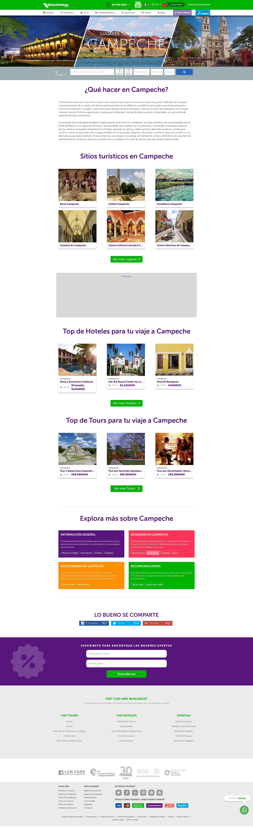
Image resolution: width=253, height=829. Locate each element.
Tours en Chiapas (65, 804)
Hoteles (98, 553)
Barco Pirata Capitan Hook (69, 741)
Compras (165, 553)
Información (86, 553)
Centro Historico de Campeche (174, 245)
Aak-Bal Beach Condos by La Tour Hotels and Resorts (125, 381)
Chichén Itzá (69, 736)
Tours (174, 553)
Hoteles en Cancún (66, 791)
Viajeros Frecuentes (92, 791)
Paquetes (109, 553)
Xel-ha (69, 726)
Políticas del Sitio (107, 817)
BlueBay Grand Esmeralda (184, 726)
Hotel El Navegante (168, 381)
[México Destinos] (57, 4)
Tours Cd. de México (67, 797)
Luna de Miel (89, 801)
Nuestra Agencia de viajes (72, 817)
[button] (108, 12)
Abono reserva (183, 817)
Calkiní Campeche (118, 204)
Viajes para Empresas (93, 794)
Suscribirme (126, 674)
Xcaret (69, 721)
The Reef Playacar (183, 736)
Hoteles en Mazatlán (67, 794)
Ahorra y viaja (132, 820)
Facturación (142, 817)
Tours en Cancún (65, 801)
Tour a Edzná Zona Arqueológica (77, 471)
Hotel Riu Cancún (126, 736)
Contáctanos (91, 817)
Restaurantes (83, 584)
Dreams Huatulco (183, 721)
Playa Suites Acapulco (183, 741)
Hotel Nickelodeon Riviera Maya (126, 731)
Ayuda (170, 817)
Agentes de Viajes (157, 817)
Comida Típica (68, 584)
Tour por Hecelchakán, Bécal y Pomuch (174, 471)
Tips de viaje (137, 584)
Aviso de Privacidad (125, 817)
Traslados (88, 808)
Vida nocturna (138, 553)
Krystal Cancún (126, 741)
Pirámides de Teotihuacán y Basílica (69, 731)
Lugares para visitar (154, 584)
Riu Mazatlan (126, 726)
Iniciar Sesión (176, 4)
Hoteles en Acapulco (67, 808)
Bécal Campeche (69, 204)
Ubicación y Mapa (69, 553)
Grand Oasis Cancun (126, 721)
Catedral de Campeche (73, 245)
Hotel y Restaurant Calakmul (76, 381)
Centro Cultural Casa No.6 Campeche (125, 245)
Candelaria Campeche (169, 204)
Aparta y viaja (117, 820)
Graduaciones (90, 797)
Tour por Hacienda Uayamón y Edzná (125, 471)
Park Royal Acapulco (183, 731)
